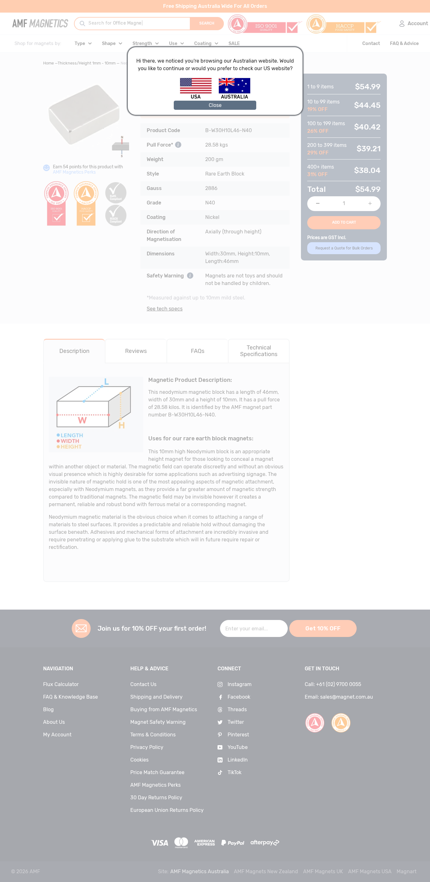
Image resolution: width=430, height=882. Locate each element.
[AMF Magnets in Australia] (234, 98)
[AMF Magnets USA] (198, 98)
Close (215, 105)
